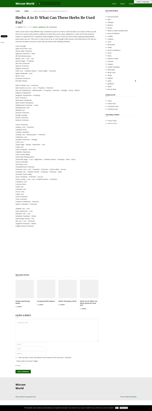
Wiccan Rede (112, 89)
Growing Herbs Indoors (46, 301)
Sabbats (110, 78)
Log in (110, 101)
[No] (149, 408)
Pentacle (110, 61)
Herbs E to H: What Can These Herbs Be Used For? (88, 303)
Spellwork (41, 27)
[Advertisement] (56, 250)
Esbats (110, 47)
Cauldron (111, 39)
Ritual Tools (111, 73)
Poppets (110, 64)
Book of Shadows (114, 33)
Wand (109, 86)
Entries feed (111, 104)
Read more (123, 408)
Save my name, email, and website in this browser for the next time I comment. (45, 357)
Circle (109, 42)
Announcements (113, 17)
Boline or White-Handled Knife (118, 31)
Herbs (26, 11)
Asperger (111, 22)
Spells (109, 81)
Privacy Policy (112, 121)
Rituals (110, 75)
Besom (110, 28)
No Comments (51, 27)
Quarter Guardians (114, 67)
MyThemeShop (131, 397)
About (122, 4)
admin (20, 27)
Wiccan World (25, 3)
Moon (110, 56)
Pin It (2, 42)
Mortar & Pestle (113, 59)
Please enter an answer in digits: (27, 361)
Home (114, 4)
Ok (117, 408)
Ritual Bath (111, 70)
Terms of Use (112, 123)
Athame (110, 25)
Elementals (111, 45)
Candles (110, 36)
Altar (109, 19)
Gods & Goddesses (114, 50)
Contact (131, 4)
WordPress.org (112, 109)
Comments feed (113, 106)
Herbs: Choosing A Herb (67, 301)
